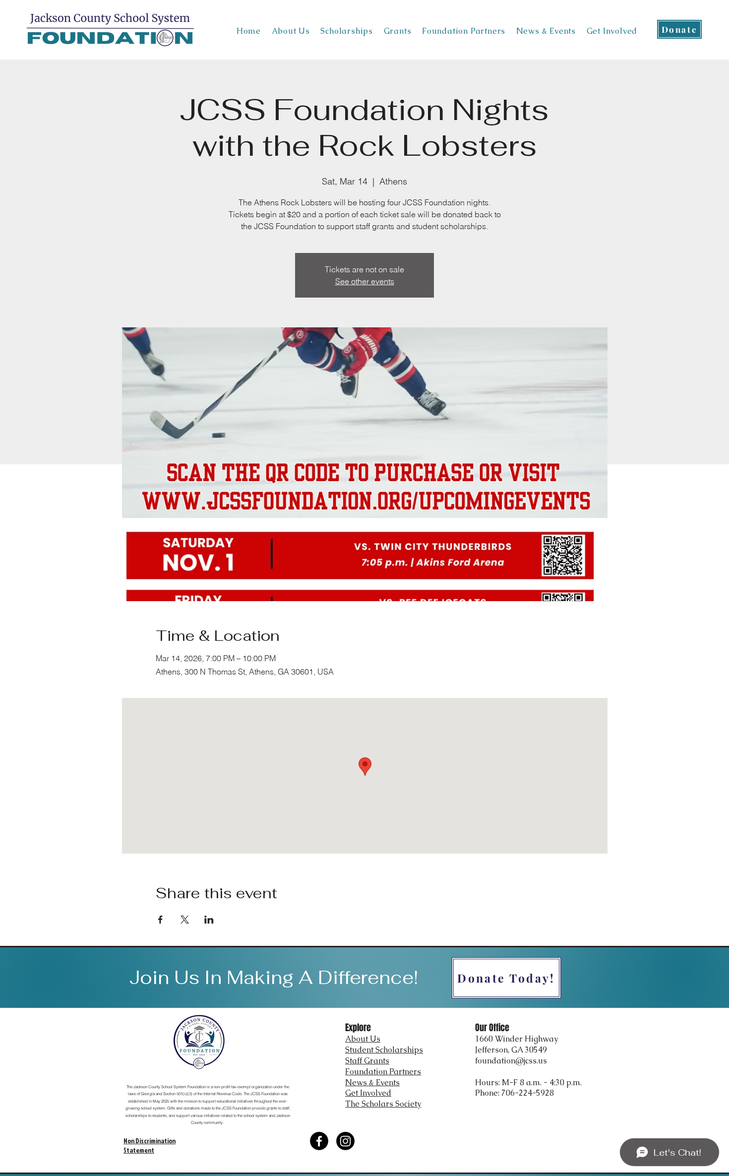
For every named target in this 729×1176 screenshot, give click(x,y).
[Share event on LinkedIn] (209, 920)
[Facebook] (319, 1141)
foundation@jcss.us (511, 1060)
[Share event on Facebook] (160, 920)
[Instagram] (345, 1141)
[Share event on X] (184, 920)
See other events (364, 281)
